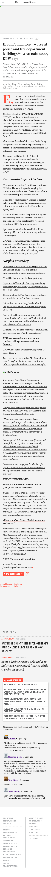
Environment (9, 852)
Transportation (10, 866)
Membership (34, 832)
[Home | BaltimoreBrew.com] (25, 2)
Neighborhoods (10, 857)
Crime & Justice (10, 843)
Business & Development (9, 836)
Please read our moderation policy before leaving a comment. (25, 728)
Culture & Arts (10, 846)
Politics (6, 830)
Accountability (7, 639)
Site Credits (33, 839)
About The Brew (36, 818)
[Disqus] (25, 767)
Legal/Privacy (35, 829)
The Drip (7, 824)
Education (7, 849)
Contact (32, 824)
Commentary (9, 840)
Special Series (9, 821)
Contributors (35, 821)
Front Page (8, 818)
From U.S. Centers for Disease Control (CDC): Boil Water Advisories (22, 486)
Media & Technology (12, 855)
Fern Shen (9, 38)
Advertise (33, 827)
